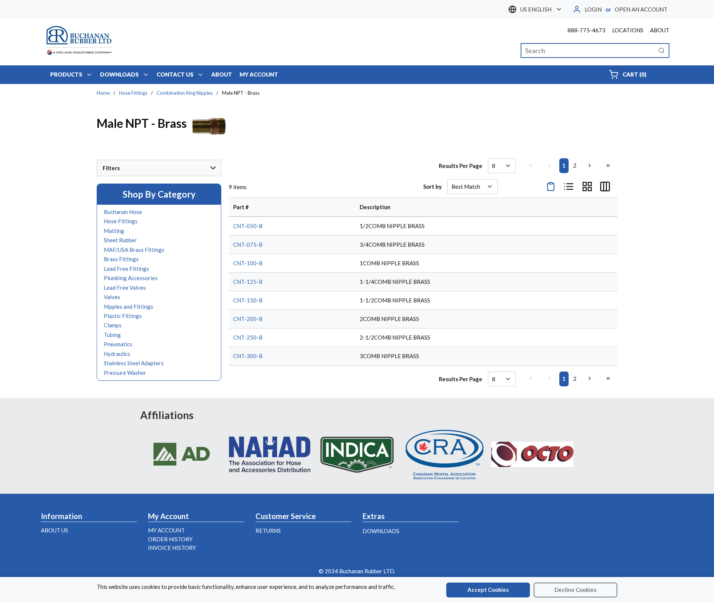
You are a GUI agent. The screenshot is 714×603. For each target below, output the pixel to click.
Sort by (432, 186)
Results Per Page (460, 165)
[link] (530, 165)
